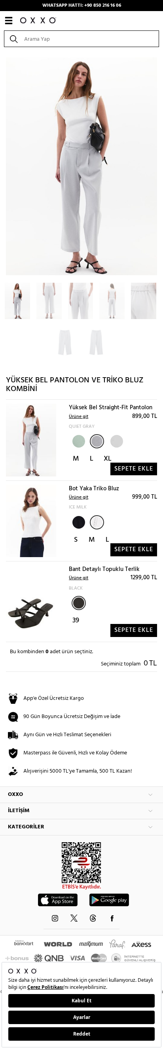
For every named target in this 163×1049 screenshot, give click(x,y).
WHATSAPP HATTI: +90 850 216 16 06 (81, 5)
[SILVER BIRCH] (116, 440)
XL (108, 459)
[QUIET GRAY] (97, 441)
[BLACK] (78, 521)
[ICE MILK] (97, 522)
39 (75, 620)
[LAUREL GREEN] (78, 440)
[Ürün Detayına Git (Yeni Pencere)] (31, 440)
